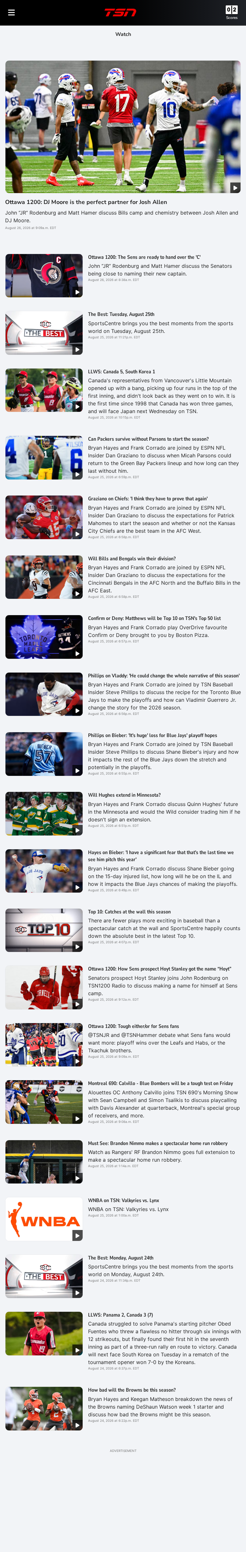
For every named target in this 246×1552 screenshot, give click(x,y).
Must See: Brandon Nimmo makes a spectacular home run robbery (157, 1143)
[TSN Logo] (120, 12)
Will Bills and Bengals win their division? (132, 558)
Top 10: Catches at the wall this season (129, 911)
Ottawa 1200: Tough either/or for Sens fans (133, 1026)
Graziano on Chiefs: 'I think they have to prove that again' (148, 498)
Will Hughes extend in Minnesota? (124, 795)
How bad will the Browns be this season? (132, 1390)
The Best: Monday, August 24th (120, 1257)
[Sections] (11, 12)
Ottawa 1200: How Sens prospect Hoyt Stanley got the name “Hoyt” (159, 968)
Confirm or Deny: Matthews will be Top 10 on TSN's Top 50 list (154, 618)
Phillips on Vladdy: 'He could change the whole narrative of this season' (164, 675)
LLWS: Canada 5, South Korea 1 (121, 371)
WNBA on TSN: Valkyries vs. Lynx (123, 1200)
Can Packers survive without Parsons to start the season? (148, 439)
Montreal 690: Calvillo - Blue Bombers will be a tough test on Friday (160, 1083)
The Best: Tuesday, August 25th (121, 314)
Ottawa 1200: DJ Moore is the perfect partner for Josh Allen (86, 202)
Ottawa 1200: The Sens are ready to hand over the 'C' (144, 257)
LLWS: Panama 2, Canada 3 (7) (120, 1315)
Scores (232, 17)
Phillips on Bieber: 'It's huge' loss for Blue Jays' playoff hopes (152, 735)
